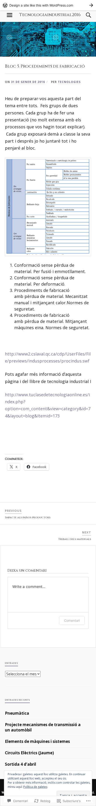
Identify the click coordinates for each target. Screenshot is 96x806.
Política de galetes (35, 787)
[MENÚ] (9, 15)
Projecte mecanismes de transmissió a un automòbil (43, 727)
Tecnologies (69, 82)
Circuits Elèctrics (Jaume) (29, 752)
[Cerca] (84, 15)
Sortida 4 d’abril (20, 764)
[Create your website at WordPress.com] (48, 5)
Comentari (72, 620)
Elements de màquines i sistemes (37, 741)
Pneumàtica (17, 713)
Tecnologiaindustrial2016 (50, 15)
